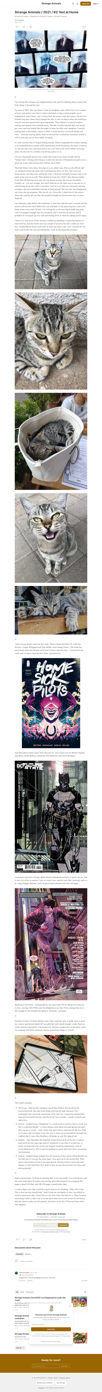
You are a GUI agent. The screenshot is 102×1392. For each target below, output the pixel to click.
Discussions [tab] (30, 1292)
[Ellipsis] (86, 1272)
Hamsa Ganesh (24, 1273)
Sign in (95, 4)
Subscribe (85, 4)
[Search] (73, 4)
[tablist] (23, 1254)
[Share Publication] (77, 4)
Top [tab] (17, 1292)
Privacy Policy (66, 1336)
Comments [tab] (19, 1254)
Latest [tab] (22, 1292)
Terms (56, 1378)
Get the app (61, 1383)
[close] (70, 1306)
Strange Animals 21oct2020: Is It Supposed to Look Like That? (40, 1299)
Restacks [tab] (28, 1254)
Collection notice (64, 1378)
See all (18, 1348)
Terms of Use (60, 1334)
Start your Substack (46, 1383)
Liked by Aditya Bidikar (27, 1275)
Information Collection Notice (50, 1336)
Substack (41, 1388)
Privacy (50, 1378)
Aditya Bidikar (19, 20)
